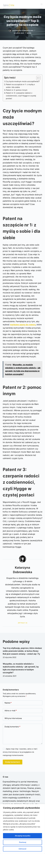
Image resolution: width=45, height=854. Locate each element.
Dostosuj (22, 842)
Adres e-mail (11, 710)
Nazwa (8, 703)
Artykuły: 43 (22, 623)
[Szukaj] (41, 4)
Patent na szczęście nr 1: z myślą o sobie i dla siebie (20, 85)
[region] (22, 829)
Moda (29, 33)
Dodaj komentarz (12, 726)
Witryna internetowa (13, 718)
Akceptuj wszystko (22, 836)
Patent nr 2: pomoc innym (16, 90)
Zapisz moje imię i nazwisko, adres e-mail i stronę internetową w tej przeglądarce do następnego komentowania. (20, 752)
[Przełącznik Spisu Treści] (37, 78)
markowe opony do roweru (23, 324)
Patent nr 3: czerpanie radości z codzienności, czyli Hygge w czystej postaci (21, 95)
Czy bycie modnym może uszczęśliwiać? (23, 81)
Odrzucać (22, 849)
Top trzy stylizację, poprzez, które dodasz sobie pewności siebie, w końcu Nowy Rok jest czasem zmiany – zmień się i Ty (22, 651)
